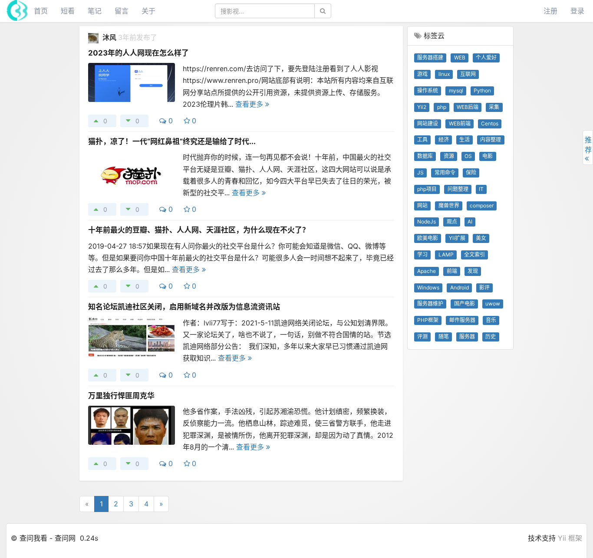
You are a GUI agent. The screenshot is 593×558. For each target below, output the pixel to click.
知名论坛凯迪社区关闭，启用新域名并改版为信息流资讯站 (184, 306)
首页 (41, 11)
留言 (121, 11)
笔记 (95, 11)
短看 (68, 11)
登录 (577, 11)
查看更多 (250, 104)
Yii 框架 (570, 538)
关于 (148, 11)
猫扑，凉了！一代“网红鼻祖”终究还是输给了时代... (172, 141)
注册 (550, 11)
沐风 (110, 37)
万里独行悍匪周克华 (121, 395)
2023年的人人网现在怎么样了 (138, 53)
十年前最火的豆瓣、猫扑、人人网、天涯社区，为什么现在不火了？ (199, 230)
